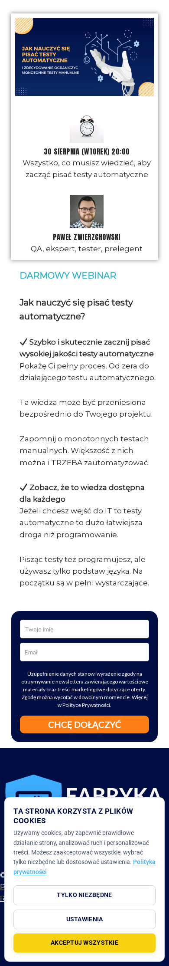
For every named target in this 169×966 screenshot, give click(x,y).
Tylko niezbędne (84, 894)
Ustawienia (84, 919)
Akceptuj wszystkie (84, 942)
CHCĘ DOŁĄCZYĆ (84, 724)
